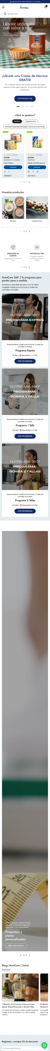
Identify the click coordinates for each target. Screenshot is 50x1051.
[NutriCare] (24, 7)
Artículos (6, 969)
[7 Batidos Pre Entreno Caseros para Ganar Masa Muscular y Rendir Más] (20, 987)
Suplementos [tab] (30, 121)
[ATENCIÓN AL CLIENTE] (13, 247)
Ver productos (15, 945)
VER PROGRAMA (25, 361)
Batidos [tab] (17, 121)
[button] (45, 7)
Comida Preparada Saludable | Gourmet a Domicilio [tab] (25, 127)
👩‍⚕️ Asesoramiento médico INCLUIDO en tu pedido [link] (25, 1)
